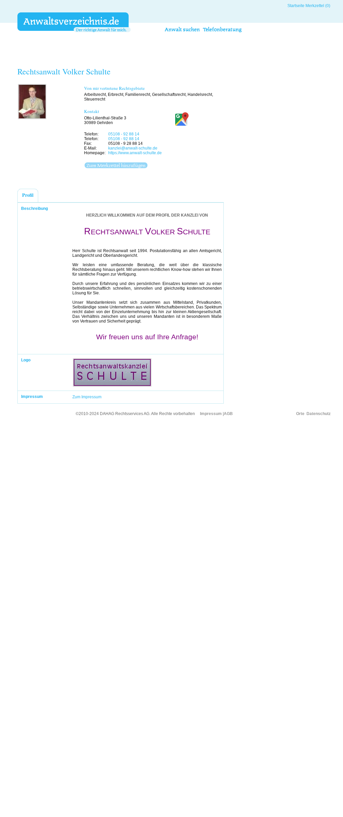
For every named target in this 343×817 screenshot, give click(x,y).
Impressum (211, 413)
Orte (300, 413)
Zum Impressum (86, 397)
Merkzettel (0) (317, 5)
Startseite (295, 5)
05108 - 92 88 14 (123, 134)
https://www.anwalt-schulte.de (135, 153)
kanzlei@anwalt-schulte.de (132, 148)
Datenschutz (318, 413)
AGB (228, 413)
